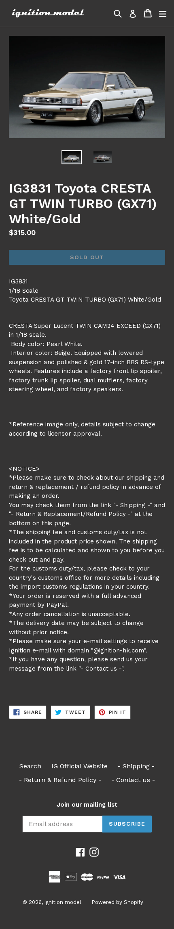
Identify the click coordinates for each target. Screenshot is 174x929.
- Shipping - (136, 766)
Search (30, 766)
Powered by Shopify (117, 902)
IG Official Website (79, 766)
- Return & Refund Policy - (60, 780)
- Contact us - (133, 780)
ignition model (63, 902)
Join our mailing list (87, 804)
